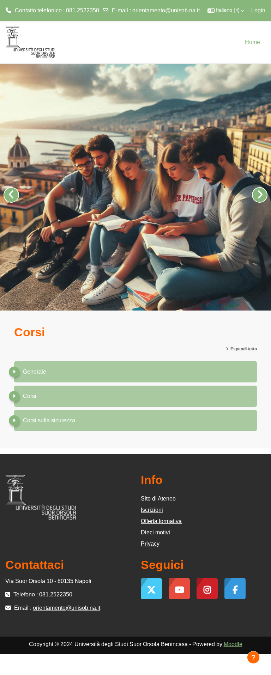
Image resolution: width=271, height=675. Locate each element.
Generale (34, 372)
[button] (225, 10)
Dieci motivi (155, 532)
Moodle (233, 644)
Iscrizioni (152, 510)
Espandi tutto (243, 348)
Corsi (29, 396)
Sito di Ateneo (158, 499)
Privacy (150, 544)
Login (258, 10)
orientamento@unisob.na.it (166, 10)
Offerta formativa (161, 521)
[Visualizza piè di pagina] (253, 657)
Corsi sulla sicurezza (49, 420)
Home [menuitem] (252, 42)
